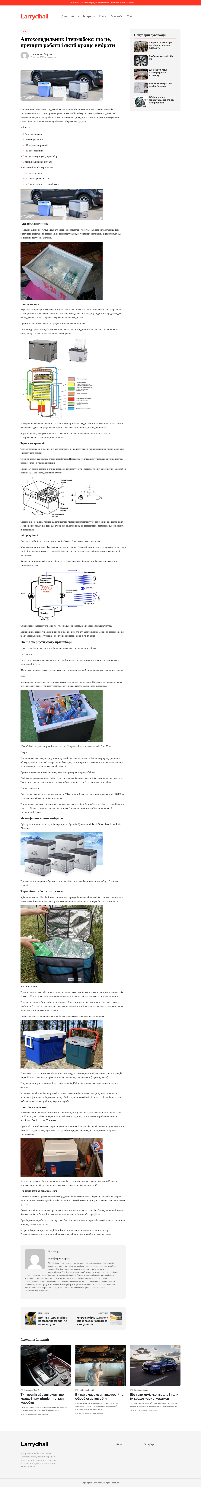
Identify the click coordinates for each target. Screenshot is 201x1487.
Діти (64, 16)
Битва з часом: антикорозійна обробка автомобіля (99, 1397)
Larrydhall (34, 16)
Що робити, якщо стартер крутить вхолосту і (158, 73)
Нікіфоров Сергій (41, 54)
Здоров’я (116, 16)
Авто (74, 16)
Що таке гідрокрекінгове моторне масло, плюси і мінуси (53, 1321)
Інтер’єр (88, 16)
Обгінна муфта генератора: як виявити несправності (161, 100)
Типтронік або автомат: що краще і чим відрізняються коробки (42, 1398)
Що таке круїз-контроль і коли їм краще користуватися (154, 1397)
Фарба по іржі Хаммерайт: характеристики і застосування (92, 1321)
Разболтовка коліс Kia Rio (161, 57)
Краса (103, 16)
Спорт (131, 16)
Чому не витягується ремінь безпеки (160, 85)
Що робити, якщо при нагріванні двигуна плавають (160, 45)
